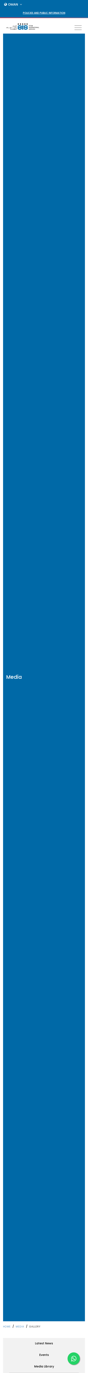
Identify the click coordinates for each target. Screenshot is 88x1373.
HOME (7, 1326)
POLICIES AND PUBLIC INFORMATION (44, 13)
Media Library (44, 1366)
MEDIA (20, 1326)
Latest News (44, 1343)
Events (44, 1355)
